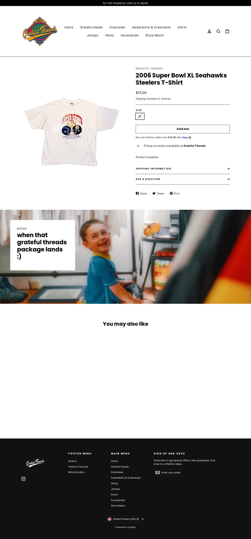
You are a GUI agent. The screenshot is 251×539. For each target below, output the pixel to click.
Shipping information (153, 168)
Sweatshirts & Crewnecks (151, 27)
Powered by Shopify (125, 527)
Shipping (140, 98)
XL (140, 116)
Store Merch (154, 35)
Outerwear (117, 27)
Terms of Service (78, 466)
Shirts (182, 27)
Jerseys (93, 35)
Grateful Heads (91, 27)
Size (139, 110)
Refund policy (76, 472)
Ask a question (148, 179)
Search (72, 461)
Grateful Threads (149, 68)
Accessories (130, 35)
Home (69, 27)
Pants (109, 35)
